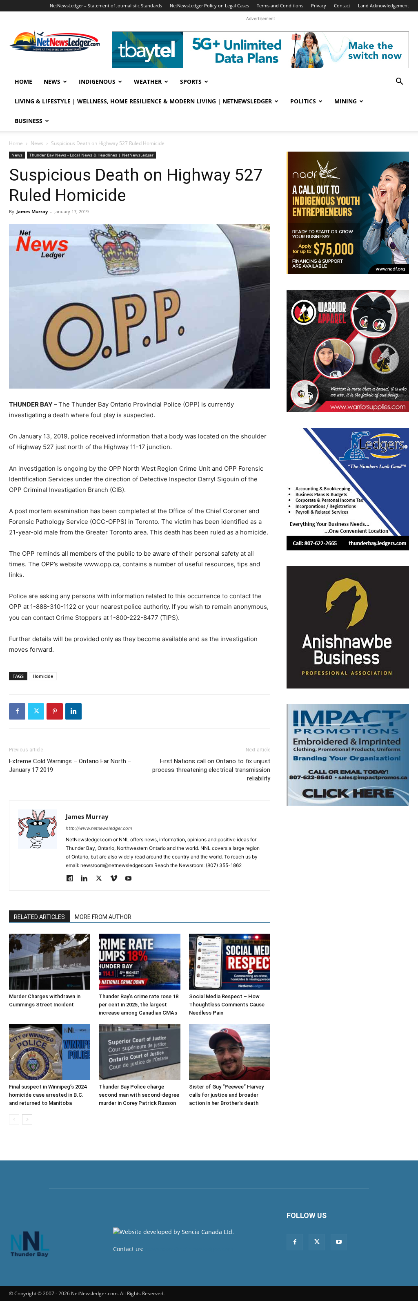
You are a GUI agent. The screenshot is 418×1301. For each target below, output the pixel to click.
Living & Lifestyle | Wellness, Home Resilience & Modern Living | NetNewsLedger (143, 101)
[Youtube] (131, 879)
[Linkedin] (73, 711)
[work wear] (348, 351)
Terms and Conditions (280, 5)
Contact (342, 5)
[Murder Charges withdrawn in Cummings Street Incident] (49, 962)
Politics (303, 101)
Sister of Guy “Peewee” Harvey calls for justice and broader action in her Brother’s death (226, 1095)
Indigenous (97, 81)
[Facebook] (17, 711)
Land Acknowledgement (383, 5)
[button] (399, 82)
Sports (191, 81)
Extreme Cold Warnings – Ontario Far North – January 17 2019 (70, 765)
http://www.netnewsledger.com (99, 828)
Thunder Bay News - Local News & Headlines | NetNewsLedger (91, 155)
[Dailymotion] (72, 879)
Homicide (43, 676)
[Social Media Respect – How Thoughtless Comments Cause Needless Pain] (229, 962)
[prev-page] (14, 1119)
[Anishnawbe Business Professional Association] (348, 627)
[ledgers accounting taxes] (348, 489)
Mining (345, 101)
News (52, 81)
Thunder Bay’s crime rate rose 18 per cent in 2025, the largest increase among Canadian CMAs (138, 1004)
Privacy (318, 5)
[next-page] (27, 1119)
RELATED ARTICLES (39, 917)
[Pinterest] (55, 711)
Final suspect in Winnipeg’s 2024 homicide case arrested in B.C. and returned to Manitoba (48, 1095)
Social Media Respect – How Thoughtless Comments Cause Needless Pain (227, 1004)
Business (28, 121)
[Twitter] (36, 711)
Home (23, 81)
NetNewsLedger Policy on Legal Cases (209, 5)
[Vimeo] (116, 879)
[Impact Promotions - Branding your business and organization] (348, 755)
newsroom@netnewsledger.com (189, 1249)
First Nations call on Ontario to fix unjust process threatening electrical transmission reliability (211, 770)
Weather (148, 81)
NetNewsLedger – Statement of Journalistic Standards (106, 5)
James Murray (32, 211)
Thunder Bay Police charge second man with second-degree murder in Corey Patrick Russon (139, 1095)
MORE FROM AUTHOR (103, 917)
